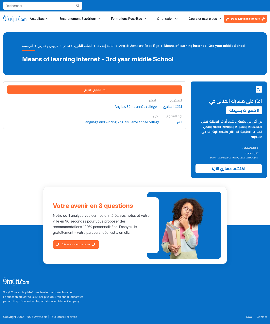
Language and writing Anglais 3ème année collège (122, 122)
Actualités (37, 19)
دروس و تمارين (48, 46)
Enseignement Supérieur (77, 19)
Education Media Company (62, 301)
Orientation (165, 19)
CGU (249, 316)
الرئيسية (27, 46)
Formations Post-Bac (126, 19)
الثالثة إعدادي (105, 46)
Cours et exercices (203, 19)
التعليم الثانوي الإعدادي (77, 46)
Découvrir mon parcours (245, 18)
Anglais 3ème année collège (139, 46)
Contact (262, 316)
